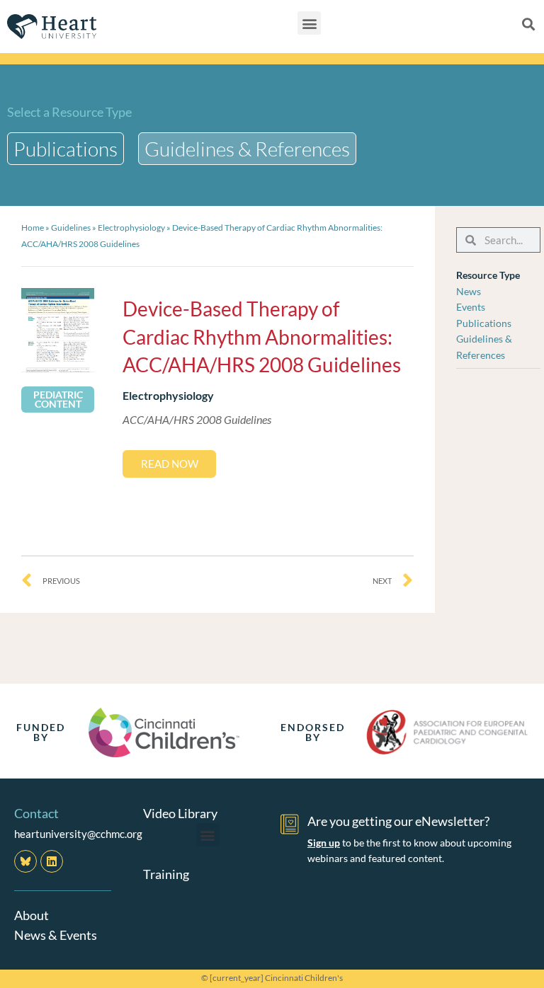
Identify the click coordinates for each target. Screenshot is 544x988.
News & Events (55, 935)
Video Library (180, 813)
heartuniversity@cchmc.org (78, 833)
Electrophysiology (131, 227)
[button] (309, 23)
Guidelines (71, 227)
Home (32, 227)
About (31, 915)
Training (166, 874)
